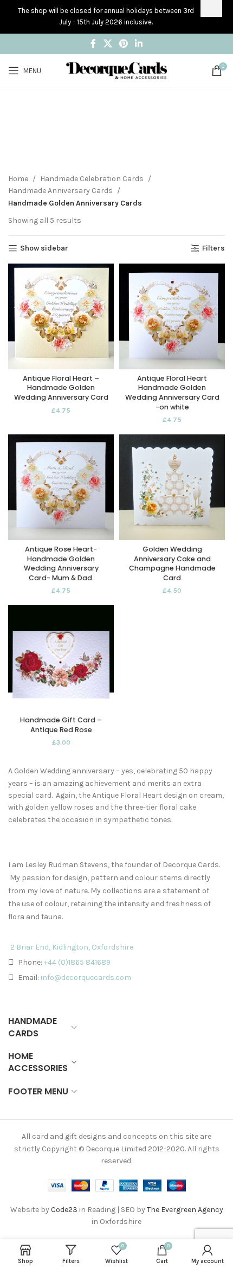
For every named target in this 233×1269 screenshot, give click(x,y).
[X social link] (107, 43)
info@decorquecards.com (86, 977)
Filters (213, 248)
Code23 (64, 1209)
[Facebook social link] (93, 43)
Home (18, 178)
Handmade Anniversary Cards (60, 190)
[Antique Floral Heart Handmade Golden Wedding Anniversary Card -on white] (172, 316)
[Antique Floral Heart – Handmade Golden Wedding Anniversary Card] (61, 316)
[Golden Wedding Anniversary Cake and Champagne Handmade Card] (172, 487)
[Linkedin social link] (139, 43)
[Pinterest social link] (123, 43)
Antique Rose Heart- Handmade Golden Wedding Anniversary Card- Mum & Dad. (61, 563)
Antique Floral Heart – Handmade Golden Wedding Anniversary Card (61, 388)
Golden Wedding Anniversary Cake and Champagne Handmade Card (172, 563)
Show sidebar (44, 248)
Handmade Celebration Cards (92, 178)
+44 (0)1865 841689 (77, 962)
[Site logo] (116, 69)
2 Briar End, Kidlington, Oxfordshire (71, 947)
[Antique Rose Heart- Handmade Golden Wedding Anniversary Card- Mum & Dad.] (61, 487)
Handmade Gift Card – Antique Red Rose (61, 724)
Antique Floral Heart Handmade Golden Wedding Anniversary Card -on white (172, 393)
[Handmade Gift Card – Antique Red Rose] (61, 658)
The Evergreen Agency (185, 1209)
